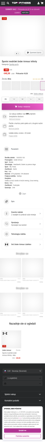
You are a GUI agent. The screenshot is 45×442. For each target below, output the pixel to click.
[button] (22, 149)
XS (6, 99)
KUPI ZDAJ (25, 12)
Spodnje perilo (14, 64)
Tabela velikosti (38, 94)
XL (39, 99)
